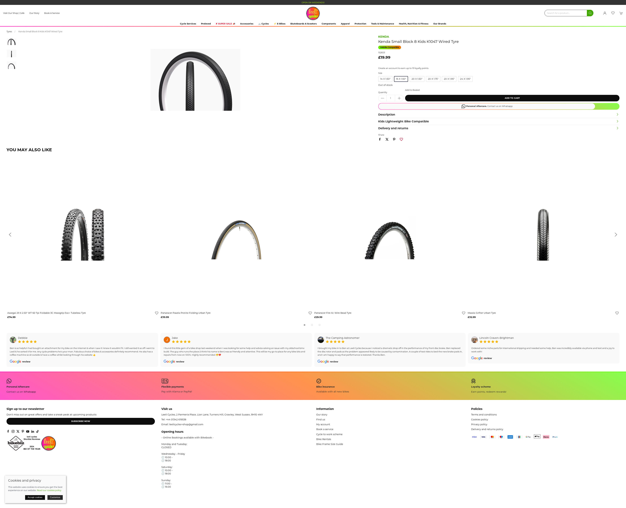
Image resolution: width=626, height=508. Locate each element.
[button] (613, 13)
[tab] (304, 325)
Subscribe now (80, 421)
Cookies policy (479, 419)
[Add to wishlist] (156, 312)
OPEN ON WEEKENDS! (313, 2)
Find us (320, 419)
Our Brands (439, 23)
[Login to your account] (604, 13)
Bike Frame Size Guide (329, 444)
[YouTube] (27, 431)
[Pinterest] (22, 431)
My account (323, 424)
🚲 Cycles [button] (263, 23)
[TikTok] (37, 431)
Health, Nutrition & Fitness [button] (413, 23)
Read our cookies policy (49, 490)
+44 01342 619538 (176, 419)
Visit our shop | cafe (13, 13)
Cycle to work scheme (329, 434)
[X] (18, 431)
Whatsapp (30, 391)
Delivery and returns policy (487, 429)
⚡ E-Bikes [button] (279, 23)
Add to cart (512, 98)
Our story (34, 13)
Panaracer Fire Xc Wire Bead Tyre (332, 313)
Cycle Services (188, 23)
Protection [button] (360, 23)
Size (380, 73)
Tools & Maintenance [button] (382, 23)
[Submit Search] (590, 13)
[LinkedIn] (32, 431)
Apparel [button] (345, 23)
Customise (55, 497)
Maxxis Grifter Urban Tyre (482, 313)
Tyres (9, 31)
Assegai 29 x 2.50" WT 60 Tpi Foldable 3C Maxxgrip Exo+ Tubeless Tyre (46, 313)
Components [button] (329, 23)
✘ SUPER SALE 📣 (225, 23)
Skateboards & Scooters (303, 23)
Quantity (382, 92)
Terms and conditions (484, 414)
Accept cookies (35, 497)
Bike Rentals (323, 439)
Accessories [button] (246, 23)
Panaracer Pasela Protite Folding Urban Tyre (185, 313)
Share (381, 135)
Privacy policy (479, 424)
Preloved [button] (206, 23)
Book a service (52, 13)
